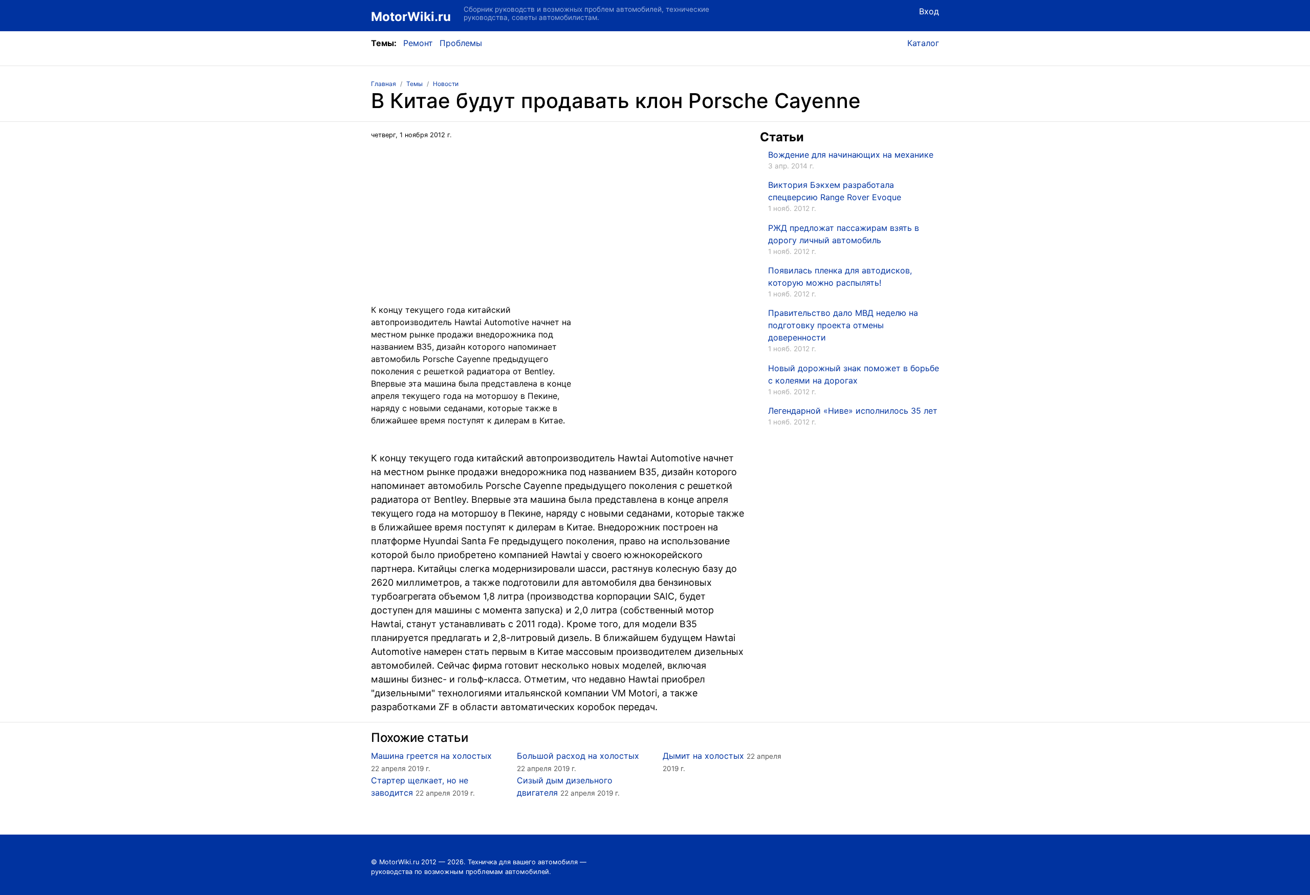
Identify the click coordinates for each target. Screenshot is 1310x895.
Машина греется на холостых (431, 756)
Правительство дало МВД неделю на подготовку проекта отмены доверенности (843, 325)
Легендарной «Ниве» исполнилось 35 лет (852, 411)
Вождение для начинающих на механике (850, 155)
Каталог (923, 43)
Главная (383, 84)
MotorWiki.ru (411, 16)
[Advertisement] (558, 232)
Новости (445, 84)
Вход (929, 11)
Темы (414, 84)
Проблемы (461, 43)
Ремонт (418, 43)
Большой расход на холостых (578, 756)
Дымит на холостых (703, 756)
